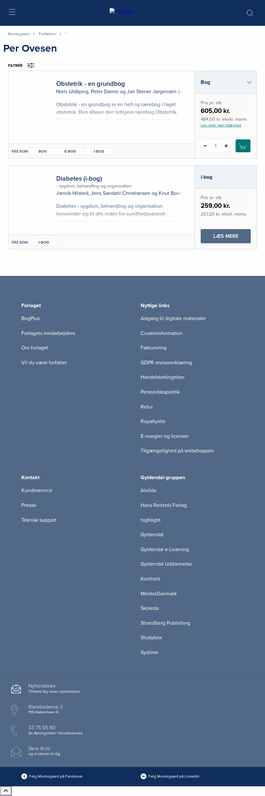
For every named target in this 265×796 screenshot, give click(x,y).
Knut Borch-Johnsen (182, 193)
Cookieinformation (162, 333)
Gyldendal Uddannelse (166, 564)
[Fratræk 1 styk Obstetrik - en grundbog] (205, 146)
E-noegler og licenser (165, 436)
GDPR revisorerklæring (166, 362)
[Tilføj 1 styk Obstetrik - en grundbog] (226, 146)
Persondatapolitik (160, 392)
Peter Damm (105, 91)
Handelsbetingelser (163, 377)
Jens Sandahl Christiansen (120, 193)
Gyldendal (152, 534)
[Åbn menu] (12, 13)
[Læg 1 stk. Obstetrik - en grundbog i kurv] (243, 145)
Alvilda (148, 490)
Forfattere (47, 34)
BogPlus (30, 318)
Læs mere (232, 238)
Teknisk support (39, 520)
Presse (28, 505)
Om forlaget (34, 348)
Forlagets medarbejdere (48, 333)
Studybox (151, 637)
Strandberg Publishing (165, 623)
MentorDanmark (159, 593)
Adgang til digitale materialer (173, 318)
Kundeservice (36, 490)
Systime (149, 652)
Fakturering (153, 348)
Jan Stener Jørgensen (151, 91)
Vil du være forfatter (44, 362)
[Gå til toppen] (6, 791)
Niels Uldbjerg (72, 91)
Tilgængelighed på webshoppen (177, 451)
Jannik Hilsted (72, 193)
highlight (151, 520)
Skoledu (150, 608)
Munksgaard (18, 34)
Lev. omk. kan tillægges (221, 125)
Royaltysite (153, 421)
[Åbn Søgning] (250, 13)
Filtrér (15, 65)
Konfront (150, 579)
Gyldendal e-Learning (165, 549)
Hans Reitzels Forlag (164, 505)
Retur (147, 407)
